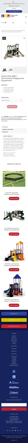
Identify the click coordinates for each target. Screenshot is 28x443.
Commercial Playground (10, 118)
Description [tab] (5, 127)
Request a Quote (14, 6)
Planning (14, 357)
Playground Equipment (10, 30)
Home (2, 30)
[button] (14, 8)
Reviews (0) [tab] (5, 131)
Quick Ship (9, 119)
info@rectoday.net (18, 421)
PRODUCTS (14, 351)
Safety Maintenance (14, 365)
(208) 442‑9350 (9, 422)
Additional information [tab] (7, 129)
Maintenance (14, 363)
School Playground (17, 119)
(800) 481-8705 (13, 3)
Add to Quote (12, 107)
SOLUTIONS (14, 346)
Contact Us (14, 337)
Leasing (14, 362)
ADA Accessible (18, 116)
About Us (14, 336)
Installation (14, 360)
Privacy (14, 343)
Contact (21, 3)
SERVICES (14, 353)
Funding (14, 359)
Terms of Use (14, 340)
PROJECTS (14, 348)
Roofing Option (5, 97)
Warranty (14, 342)
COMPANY (14, 333)
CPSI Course (14, 356)
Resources (14, 339)
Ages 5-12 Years (18, 30)
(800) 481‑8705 (9, 421)
